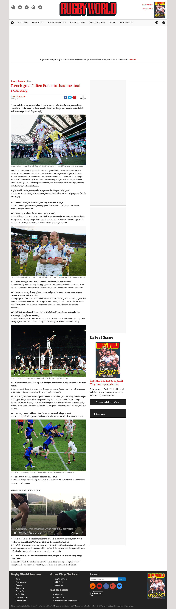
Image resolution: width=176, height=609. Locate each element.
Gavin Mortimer (18, 96)
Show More (100, 414)
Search (121, 579)
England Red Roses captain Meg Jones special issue (106, 382)
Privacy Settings (128, 606)
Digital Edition (148, 9)
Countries (21, 81)
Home (13, 81)
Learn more (132, 60)
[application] (48, 515)
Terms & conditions (107, 606)
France (29, 81)
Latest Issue (102, 337)
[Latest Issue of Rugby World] (159, 10)
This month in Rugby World (107, 402)
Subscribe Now (147, 5)
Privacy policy (118, 606)
